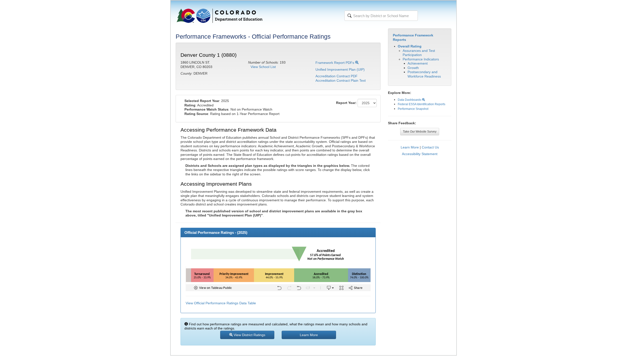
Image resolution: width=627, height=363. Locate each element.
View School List (263, 67)
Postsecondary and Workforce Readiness (424, 74)
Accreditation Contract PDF (336, 76)
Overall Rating (410, 46)
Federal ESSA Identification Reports (421, 104)
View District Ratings (249, 335)
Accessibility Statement (419, 154)
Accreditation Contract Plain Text (340, 80)
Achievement (418, 63)
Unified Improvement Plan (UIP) (340, 69)
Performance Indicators (421, 59)
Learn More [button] (309, 335)
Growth (413, 68)
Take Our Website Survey (419, 131)
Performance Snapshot (413, 109)
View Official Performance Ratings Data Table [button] (221, 303)
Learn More (410, 147)
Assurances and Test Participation (419, 53)
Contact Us (430, 147)
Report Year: (346, 103)
